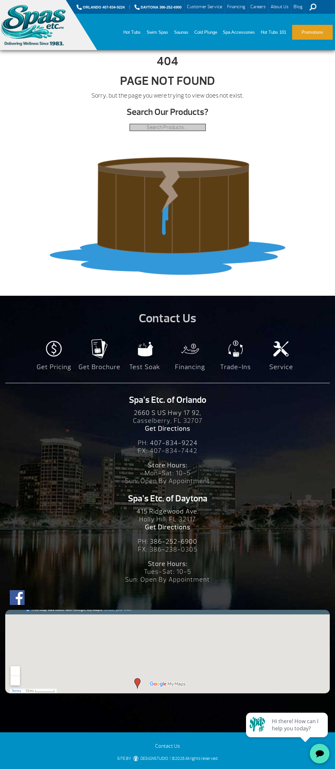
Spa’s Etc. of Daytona (167, 498)
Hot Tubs (132, 32)
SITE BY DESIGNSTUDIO (142, 758)
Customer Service (204, 6)
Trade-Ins (235, 367)
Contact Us (167, 746)
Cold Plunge (205, 32)
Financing (236, 6)
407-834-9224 (174, 443)
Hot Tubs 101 (273, 32)
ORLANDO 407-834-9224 (103, 7)
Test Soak (144, 367)
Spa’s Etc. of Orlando (167, 399)
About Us (280, 6)
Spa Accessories (239, 32)
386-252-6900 (173, 541)
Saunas (181, 32)
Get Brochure (99, 367)
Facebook (17, 597)
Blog (298, 6)
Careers (258, 6)
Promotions (312, 32)
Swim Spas (157, 32)
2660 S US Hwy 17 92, (167, 413)
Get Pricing (54, 367)
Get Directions (167, 428)
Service (281, 367)
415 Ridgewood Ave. (167, 511)
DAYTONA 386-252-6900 (161, 7)
